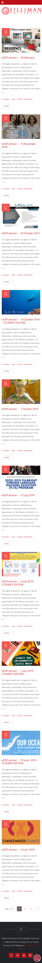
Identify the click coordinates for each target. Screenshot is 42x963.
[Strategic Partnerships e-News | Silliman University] (21, 10)
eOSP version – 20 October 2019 (21, 233)
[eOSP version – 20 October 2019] (21, 216)
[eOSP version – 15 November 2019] (21, 126)
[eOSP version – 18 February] (21, 40)
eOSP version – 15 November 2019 (19, 145)
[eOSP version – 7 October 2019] (21, 391)
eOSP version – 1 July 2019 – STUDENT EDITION (18, 672)
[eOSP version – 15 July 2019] (21, 478)
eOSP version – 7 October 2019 (20, 409)
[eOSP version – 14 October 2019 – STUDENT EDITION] (21, 302)
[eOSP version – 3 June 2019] (21, 832)
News (13, 99)
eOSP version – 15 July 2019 (18, 495)
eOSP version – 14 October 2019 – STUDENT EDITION (21, 321)
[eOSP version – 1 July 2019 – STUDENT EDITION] (21, 653)
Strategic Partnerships (25, 99)
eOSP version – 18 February (18, 57)
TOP (21, 929)
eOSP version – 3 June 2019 (18, 849)
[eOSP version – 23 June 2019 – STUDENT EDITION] (21, 743)
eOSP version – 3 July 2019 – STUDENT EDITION (18, 583)
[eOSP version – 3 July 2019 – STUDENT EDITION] (21, 564)
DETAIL (6, 106)
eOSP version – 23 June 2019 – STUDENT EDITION (20, 762)
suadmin (6, 99)
